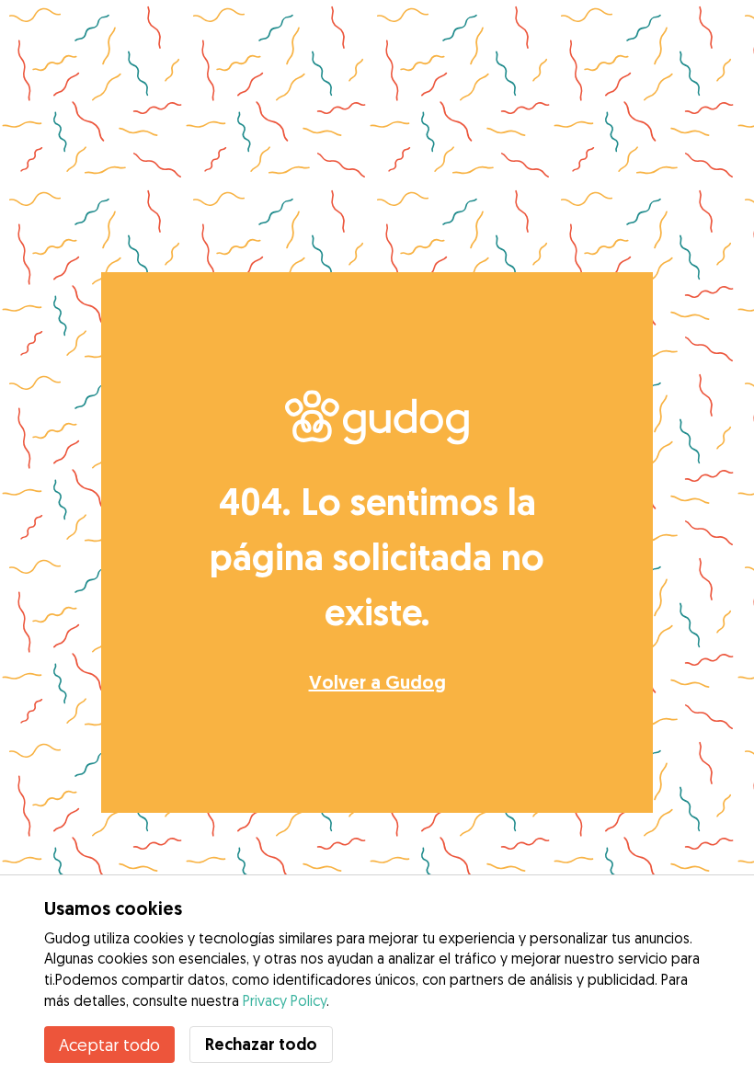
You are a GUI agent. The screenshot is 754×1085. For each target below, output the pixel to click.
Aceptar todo (109, 1044)
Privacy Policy (284, 1000)
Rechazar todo (261, 1044)
